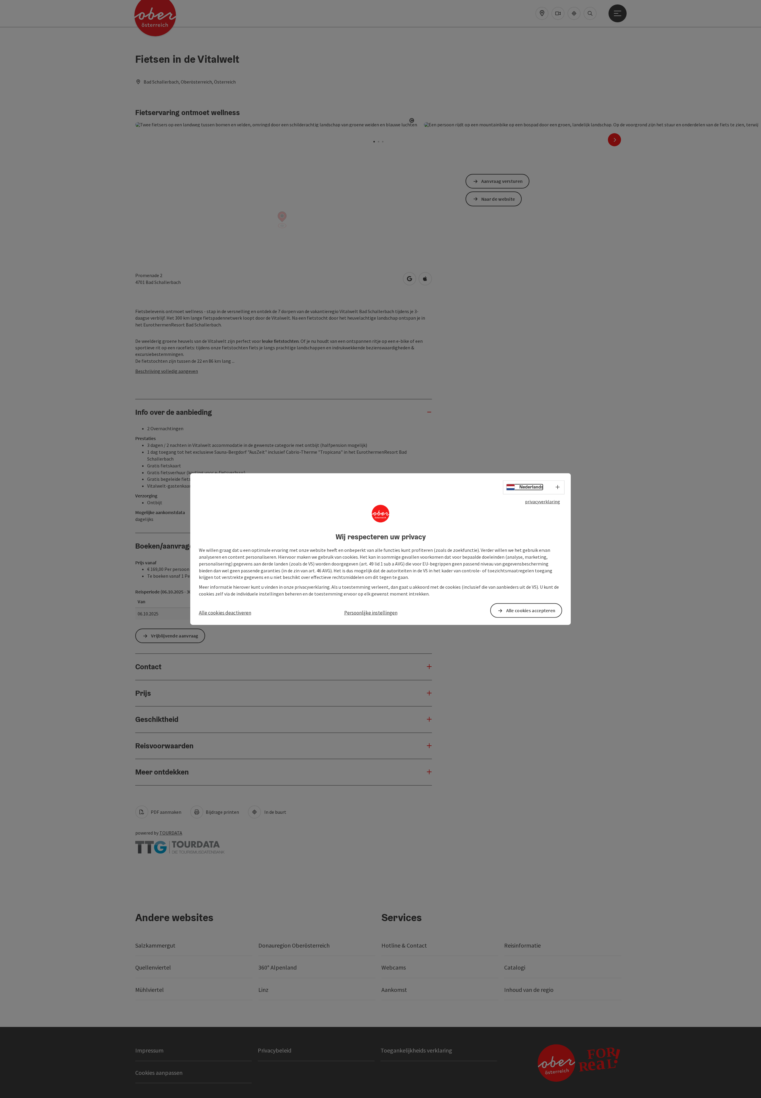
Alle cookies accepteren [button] (531, 610)
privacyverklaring (542, 501)
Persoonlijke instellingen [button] (370, 613)
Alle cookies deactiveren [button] (225, 613)
